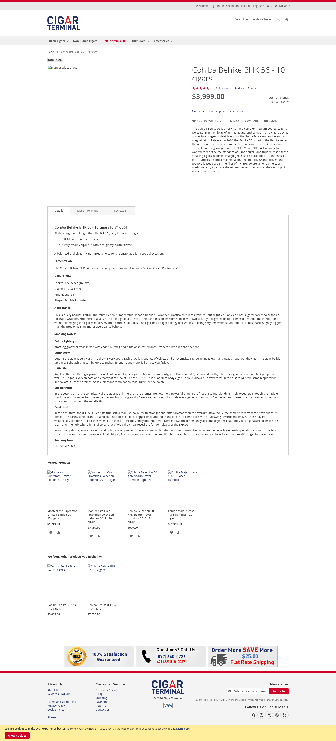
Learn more (183, 728)
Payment (101, 702)
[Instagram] (261, 715)
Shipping (101, 698)
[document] (168, 733)
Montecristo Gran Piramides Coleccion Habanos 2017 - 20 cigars (101, 516)
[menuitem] (57, 40)
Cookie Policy (55, 709)
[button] (278, 6)
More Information (88, 210)
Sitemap (52, 717)
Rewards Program (59, 694)
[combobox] (257, 19)
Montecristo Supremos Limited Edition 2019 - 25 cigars (62, 514)
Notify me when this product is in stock (217, 111)
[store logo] (63, 23)
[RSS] (285, 715)
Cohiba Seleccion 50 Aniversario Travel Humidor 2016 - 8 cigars (141, 516)
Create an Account (238, 6)
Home (51, 51)
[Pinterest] (277, 715)
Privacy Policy (56, 705)
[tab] (58, 210)
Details (58, 210)
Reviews (121, 210)
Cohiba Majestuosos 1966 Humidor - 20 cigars (181, 514)
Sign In (215, 6)
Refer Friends (55, 59)
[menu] (168, 40)
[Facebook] (253, 715)
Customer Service (107, 690)
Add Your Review (245, 88)
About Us (53, 690)
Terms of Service (274, 699)
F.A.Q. (99, 694)
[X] (269, 715)
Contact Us (103, 709)
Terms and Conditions (61, 702)
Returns (101, 705)
